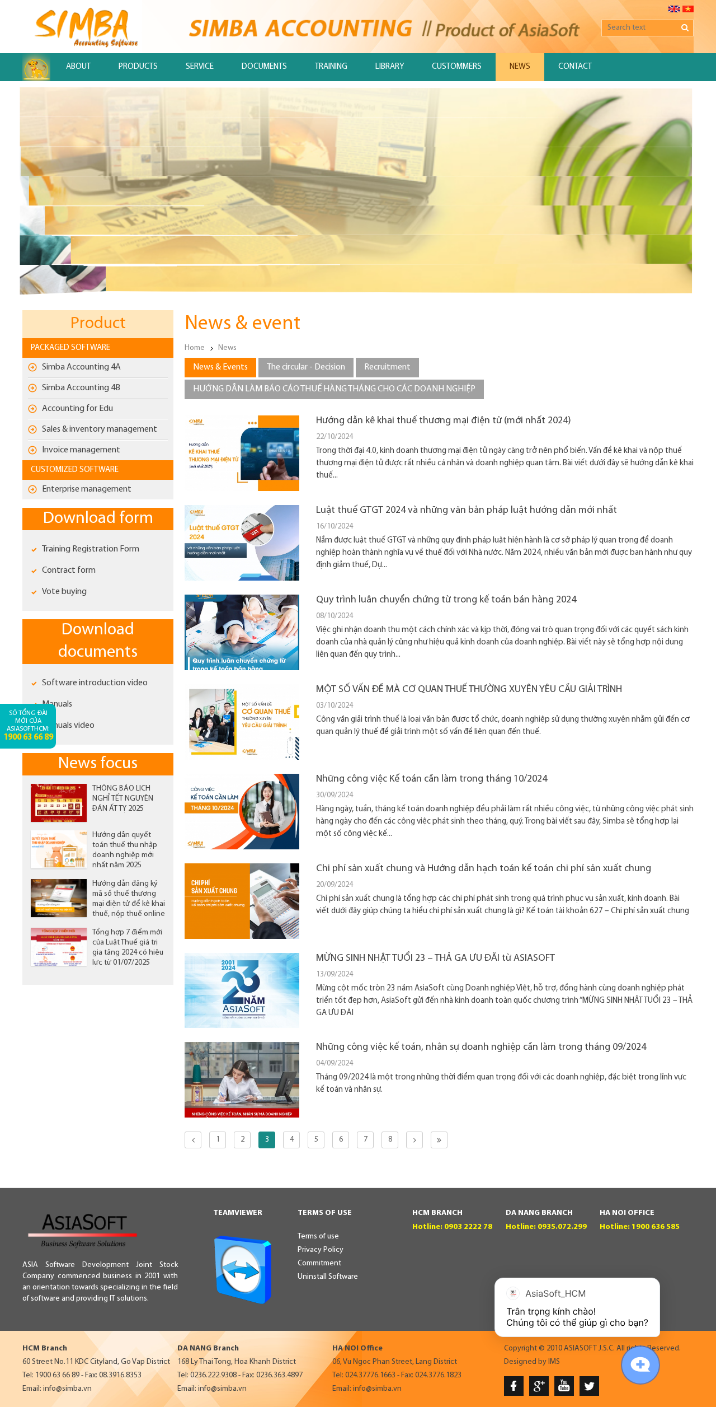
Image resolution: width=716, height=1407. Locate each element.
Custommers (457, 67)
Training (331, 67)
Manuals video (68, 725)
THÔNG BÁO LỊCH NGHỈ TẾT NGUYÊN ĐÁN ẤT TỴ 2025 (122, 798)
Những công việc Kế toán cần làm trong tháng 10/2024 (431, 779)
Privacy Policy (320, 1250)
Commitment (319, 1263)
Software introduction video (95, 683)
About (78, 67)
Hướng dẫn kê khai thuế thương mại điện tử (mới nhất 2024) (443, 421)
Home (195, 348)
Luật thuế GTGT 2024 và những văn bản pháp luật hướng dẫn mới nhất (466, 511)
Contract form (69, 570)
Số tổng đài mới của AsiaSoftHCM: (28, 726)
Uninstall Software (328, 1277)
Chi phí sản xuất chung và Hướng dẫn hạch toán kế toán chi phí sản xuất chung (483, 869)
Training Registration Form (90, 549)
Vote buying (64, 591)
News (520, 67)
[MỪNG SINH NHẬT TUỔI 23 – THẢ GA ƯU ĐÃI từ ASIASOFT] (242, 1026)
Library (389, 67)
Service (200, 67)
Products (138, 67)
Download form (98, 518)
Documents (264, 67)
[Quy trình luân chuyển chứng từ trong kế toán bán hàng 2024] (242, 668)
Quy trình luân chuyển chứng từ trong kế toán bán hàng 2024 (446, 600)
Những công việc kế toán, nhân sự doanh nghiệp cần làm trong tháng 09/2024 (481, 1048)
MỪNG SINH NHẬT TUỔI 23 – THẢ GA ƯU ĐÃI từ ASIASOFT (435, 958)
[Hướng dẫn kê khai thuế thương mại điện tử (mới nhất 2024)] (242, 489)
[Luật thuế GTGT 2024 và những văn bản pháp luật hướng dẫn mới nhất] (242, 578)
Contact (575, 67)
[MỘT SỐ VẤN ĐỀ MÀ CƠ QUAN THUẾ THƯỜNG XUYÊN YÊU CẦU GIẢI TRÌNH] (242, 758)
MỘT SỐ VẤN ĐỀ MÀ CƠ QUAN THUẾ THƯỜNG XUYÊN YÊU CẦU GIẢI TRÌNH (469, 690)
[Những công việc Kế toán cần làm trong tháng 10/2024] (242, 847)
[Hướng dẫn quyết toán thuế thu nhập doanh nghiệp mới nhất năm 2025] (59, 849)
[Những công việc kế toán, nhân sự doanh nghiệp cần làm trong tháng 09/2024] (242, 1115)
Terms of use (318, 1236)
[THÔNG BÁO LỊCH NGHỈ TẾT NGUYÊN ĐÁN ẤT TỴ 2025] (59, 803)
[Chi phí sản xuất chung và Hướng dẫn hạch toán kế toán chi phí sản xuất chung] (242, 937)
